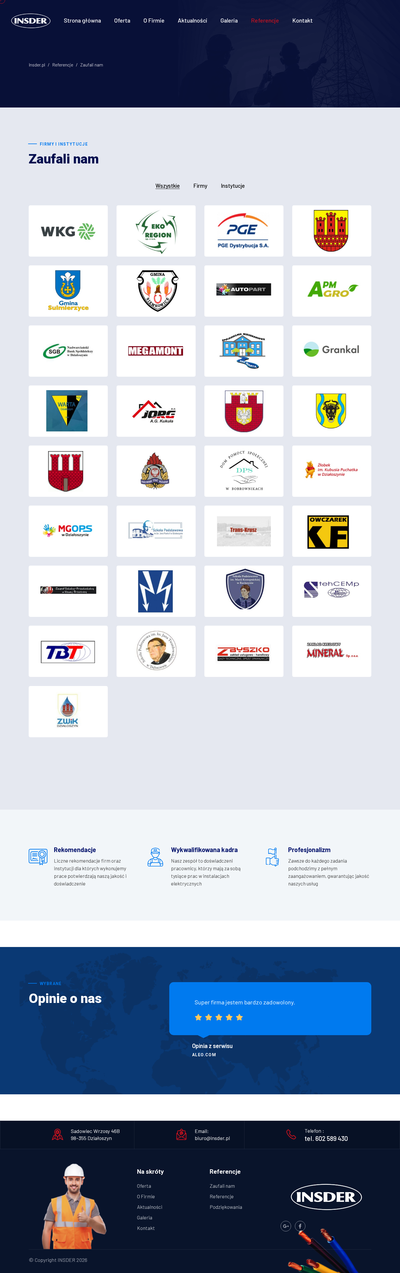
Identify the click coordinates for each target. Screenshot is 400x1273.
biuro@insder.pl (212, 1138)
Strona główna (82, 20)
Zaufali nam (222, 1186)
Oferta (122, 20)
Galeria (229, 20)
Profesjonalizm (309, 849)
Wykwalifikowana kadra (204, 849)
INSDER (66, 1260)
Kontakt (302, 20)
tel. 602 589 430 (326, 1138)
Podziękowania (226, 1207)
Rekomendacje (75, 849)
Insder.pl (37, 64)
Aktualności (192, 20)
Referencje (265, 20)
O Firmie (154, 20)
